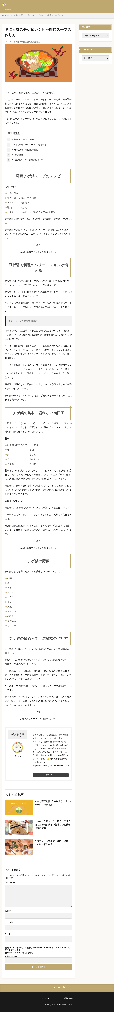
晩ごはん (36, 42)
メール (9, 922)
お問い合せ (68, 998)
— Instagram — (8, 9)
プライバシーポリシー (50, 998)
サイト (8, 934)
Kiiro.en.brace (65, 1005)
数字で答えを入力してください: (19, 953)
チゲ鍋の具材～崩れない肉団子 (23, 150)
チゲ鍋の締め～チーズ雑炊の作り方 (25, 160)
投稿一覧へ (50, 775)
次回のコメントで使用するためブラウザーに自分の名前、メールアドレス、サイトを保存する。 (38, 949)
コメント (10, 883)
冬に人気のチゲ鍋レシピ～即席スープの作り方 (45, 15)
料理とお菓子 (19, 15)
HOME (7, 15)
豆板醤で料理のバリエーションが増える (27, 145)
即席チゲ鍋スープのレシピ (21, 139)
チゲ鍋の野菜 (15, 155)
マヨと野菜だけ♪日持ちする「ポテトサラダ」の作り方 (53, 803)
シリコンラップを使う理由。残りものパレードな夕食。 (52, 843)
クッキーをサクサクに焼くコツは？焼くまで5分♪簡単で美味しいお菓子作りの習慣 (52, 824)
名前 (8, 911)
